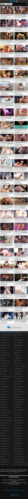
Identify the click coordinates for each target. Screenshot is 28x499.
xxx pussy (17, 363)
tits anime (10, 169)
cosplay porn (4, 391)
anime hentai (4, 67)
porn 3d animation (6, 183)
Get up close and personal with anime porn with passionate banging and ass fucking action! (7, 75)
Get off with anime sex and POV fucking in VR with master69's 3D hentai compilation (7, 202)
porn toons (18, 43)
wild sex (18, 92)
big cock (9, 29)
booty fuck (17, 435)
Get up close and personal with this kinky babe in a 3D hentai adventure (7, 214)
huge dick (18, 170)
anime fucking (5, 207)
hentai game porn (5, 420)
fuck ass (4, 29)
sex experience (19, 420)
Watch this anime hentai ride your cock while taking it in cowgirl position (21, 291)
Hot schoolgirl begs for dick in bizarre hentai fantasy (21, 253)
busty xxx (23, 118)
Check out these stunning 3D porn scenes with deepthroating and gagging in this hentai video (21, 164)
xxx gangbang (19, 456)
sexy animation (5, 310)
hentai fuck (24, 56)
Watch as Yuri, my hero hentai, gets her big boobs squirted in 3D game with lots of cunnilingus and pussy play (7, 291)
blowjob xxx (18, 106)
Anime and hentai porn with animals (11, 334)
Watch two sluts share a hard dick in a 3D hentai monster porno (21, 75)
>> (19, 327)
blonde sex (18, 232)
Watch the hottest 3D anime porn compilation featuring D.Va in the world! (21, 24)
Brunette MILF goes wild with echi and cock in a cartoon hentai (7, 189)
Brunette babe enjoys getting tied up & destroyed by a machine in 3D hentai (7, 113)
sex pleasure (4, 441)
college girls (4, 454)
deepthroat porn (19, 461)
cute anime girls (9, 170)
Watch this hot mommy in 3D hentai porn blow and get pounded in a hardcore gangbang (7, 62)
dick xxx (3, 433)
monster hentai (19, 145)
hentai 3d (18, 80)
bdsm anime (3, 410)
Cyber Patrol (16, 472)
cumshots (18, 56)
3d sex (24, 16)
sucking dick (19, 258)
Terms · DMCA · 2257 (8, 490)
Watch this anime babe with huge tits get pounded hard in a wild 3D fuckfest (21, 87)
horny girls (4, 464)
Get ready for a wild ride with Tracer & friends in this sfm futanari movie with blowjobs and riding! (7, 227)
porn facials (4, 459)
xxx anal (18, 207)
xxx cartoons (19, 29)
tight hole (18, 208)
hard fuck (4, 118)
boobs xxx (18, 132)
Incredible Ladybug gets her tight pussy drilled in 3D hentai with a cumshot (7, 265)
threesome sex (19, 68)
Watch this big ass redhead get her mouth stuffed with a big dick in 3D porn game (7, 36)
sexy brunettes (5, 195)
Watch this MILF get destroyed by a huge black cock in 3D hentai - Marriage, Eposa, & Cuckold (21, 316)
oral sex (4, 43)
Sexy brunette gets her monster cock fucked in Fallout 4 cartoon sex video (7, 303)
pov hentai (17, 446)
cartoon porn (18, 402)
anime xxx (18, 81)
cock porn (24, 284)
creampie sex (18, 345)
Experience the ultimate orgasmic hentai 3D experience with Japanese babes (21, 62)
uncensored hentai (6, 232)
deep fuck (9, 145)
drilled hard (18, 417)
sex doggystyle (5, 56)
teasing (2, 456)
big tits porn (18, 342)
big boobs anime (5, 30)
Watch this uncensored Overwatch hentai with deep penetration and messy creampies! (7, 100)
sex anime (4, 181)
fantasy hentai (19, 454)
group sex (4, 143)
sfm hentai (4, 92)
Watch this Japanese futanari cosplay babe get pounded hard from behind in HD (21, 240)
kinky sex (9, 221)
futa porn (17, 384)
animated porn (5, 157)
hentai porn (24, 80)
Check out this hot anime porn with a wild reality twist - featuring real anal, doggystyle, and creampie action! (7, 49)
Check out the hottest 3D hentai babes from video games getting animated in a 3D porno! (21, 303)
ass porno (3, 384)
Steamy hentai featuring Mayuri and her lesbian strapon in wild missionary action (7, 316)
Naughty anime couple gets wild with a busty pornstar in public (21, 113)
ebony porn (4, 404)
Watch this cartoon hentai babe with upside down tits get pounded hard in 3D (7, 164)
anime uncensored (20, 365)
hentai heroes (18, 448)
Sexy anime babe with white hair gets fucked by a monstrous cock (7, 240)
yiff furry (3, 407)
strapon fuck (4, 435)
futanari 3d (10, 17)
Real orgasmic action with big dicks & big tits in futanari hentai (7, 24)
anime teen (4, 132)
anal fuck (17, 415)
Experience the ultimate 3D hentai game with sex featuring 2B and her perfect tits (21, 151)
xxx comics (3, 386)
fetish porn (3, 448)
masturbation (19, 16)
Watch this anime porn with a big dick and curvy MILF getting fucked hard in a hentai (7, 151)
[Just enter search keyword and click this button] (27, 4)
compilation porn (6, 81)
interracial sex (5, 438)
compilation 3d (19, 30)
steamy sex (4, 321)
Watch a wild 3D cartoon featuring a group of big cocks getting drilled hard (21, 278)
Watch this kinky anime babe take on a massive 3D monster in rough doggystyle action (21, 100)
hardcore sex (4, 360)
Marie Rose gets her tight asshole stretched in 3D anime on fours (21, 202)
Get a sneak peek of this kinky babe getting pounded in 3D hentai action (21, 265)
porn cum (18, 17)
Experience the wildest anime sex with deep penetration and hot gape (7, 138)
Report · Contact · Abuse (19, 490)
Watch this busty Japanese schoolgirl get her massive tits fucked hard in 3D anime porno (21, 176)
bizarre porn (5, 106)
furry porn (17, 373)
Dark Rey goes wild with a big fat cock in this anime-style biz (7, 176)
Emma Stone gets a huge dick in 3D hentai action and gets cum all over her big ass (21, 11)
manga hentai (24, 81)
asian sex (4, 105)
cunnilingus (4, 284)
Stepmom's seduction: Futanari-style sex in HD (7, 11)
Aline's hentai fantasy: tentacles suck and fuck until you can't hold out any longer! (7, 253)
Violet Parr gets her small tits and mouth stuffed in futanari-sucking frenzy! (21, 125)
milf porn (4, 17)
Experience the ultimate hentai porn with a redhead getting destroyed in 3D (21, 138)
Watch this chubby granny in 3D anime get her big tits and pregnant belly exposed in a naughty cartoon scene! (7, 125)
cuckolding (18, 451)
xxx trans (3, 451)
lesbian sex (4, 363)
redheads (23, 17)
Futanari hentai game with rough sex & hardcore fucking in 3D (21, 36)
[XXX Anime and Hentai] (1, 4)
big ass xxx (18, 105)
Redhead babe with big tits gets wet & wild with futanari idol (21, 227)
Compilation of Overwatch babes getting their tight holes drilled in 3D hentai (21, 189)
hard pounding (5, 68)
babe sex (10, 118)
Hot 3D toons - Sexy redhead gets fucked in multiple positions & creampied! (21, 49)
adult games (18, 376)
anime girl (18, 259)
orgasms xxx (18, 394)
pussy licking (18, 443)
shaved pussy (19, 54)
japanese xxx (19, 183)
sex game (3, 350)
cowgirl (18, 296)
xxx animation (5, 16)
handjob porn (4, 428)
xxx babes (18, 67)
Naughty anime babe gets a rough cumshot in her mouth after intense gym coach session (7, 278)
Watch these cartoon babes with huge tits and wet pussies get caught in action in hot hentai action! (21, 214)
